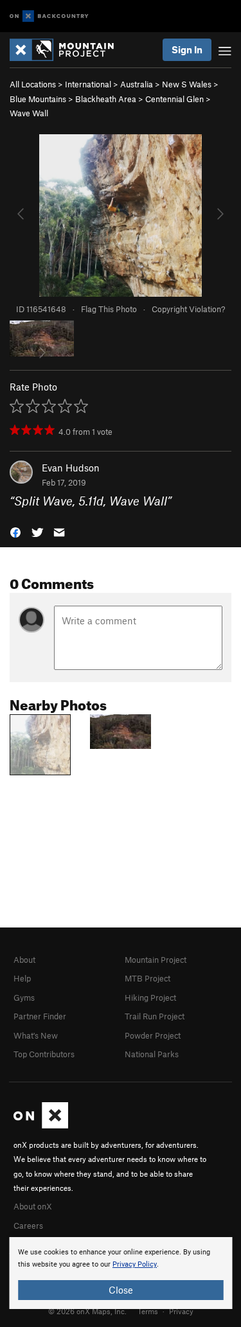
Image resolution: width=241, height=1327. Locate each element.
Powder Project (153, 1035)
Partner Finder (39, 1016)
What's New (35, 1035)
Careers (28, 1225)
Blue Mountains (38, 99)
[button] (15, 530)
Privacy (181, 1310)
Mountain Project (155, 959)
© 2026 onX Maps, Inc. (87, 1310)
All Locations (33, 84)
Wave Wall (29, 113)
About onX (32, 1206)
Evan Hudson (71, 467)
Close (121, 1290)
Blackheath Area (105, 99)
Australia (136, 84)
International (88, 84)
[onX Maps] (40, 1125)
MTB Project (147, 978)
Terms (148, 1310)
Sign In (187, 49)
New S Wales (186, 84)
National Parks (152, 1054)
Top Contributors (44, 1054)
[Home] (68, 50)
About (24, 959)
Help (22, 978)
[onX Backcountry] (49, 16)
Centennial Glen (174, 99)
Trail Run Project (154, 1016)
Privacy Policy (134, 1264)
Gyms (24, 997)
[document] (120, 1273)
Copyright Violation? (188, 309)
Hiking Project (150, 997)
